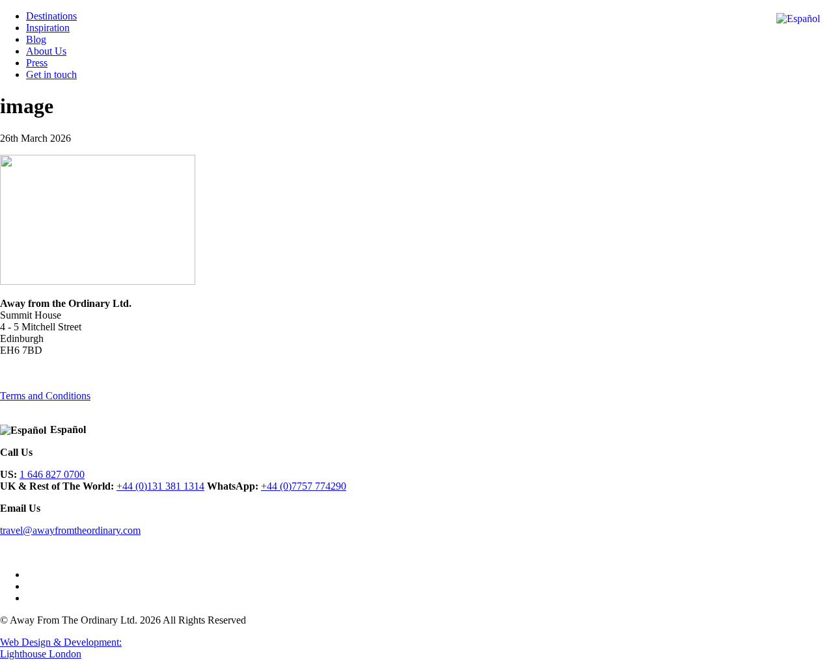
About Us (46, 51)
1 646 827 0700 (52, 474)
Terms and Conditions (45, 395)
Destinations (51, 15)
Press (37, 62)
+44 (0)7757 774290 (303, 486)
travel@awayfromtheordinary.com (70, 530)
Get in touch (51, 74)
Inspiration (48, 27)
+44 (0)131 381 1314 (160, 486)
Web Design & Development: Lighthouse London (61, 648)
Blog (36, 39)
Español (68, 429)
